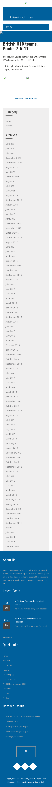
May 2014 (10, 382)
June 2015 (10, 331)
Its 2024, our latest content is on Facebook (28, 620)
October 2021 (12, 176)
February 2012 (13, 499)
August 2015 (12, 321)
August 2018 (12, 204)
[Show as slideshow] (26, 98)
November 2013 (13, 401)
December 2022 (13, 157)
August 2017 (12, 242)
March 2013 (11, 438)
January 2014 (12, 396)
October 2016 (12, 270)
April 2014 (10, 387)
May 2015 (10, 335)
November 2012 (13, 457)
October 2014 (12, 359)
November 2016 (13, 265)
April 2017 (10, 256)
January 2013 (12, 448)
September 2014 (14, 363)
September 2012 (14, 466)
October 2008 (12, 546)
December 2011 (13, 508)
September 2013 (14, 410)
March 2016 (11, 303)
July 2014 (10, 373)
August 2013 (12, 415)
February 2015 (13, 345)
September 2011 (14, 523)
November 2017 (13, 228)
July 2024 (10, 148)
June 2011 (10, 537)
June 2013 (10, 424)
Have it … (7, 670)
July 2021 (10, 186)
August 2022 (12, 167)
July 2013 (10, 420)
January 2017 (12, 260)
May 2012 (10, 485)
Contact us (7, 665)
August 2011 (12, 527)
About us (6, 660)
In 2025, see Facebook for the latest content (29, 603)
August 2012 (12, 471)
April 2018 (10, 218)
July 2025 (10, 143)
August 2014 (12, 368)
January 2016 (12, 307)
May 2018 (10, 214)
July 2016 (10, 284)
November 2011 (13, 513)
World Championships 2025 (14, 684)
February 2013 (13, 443)
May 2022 (10, 172)
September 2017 (14, 237)
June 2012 (10, 480)
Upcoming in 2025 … (11, 679)
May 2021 (10, 190)
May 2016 (10, 293)
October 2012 (12, 462)
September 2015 (14, 317)
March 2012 (11, 494)
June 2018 (10, 209)
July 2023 (10, 153)
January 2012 (12, 504)
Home (5, 656)
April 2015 (10, 340)
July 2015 (10, 326)
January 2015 (12, 349)
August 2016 (12, 279)
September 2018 (14, 200)
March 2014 (11, 391)
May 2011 (10, 541)
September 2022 (14, 162)
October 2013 (12, 406)
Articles (6, 698)
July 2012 (10, 476)
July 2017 (10, 246)
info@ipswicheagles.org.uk (21, 17)
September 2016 (14, 274)
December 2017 (13, 223)
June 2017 (10, 251)
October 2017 (12, 232)
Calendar (7, 688)
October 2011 (12, 518)
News (8, 120)
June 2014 (10, 377)
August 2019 (12, 195)
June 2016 (10, 289)
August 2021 (12, 181)
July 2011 (10, 532)
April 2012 (10, 490)
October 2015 (12, 312)
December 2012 (13, 452)
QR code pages (9, 674)
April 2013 (10, 434)
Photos (9, 125)
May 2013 (10, 429)
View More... (8, 637)
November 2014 (13, 354)
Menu (9, 26)
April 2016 (10, 298)
